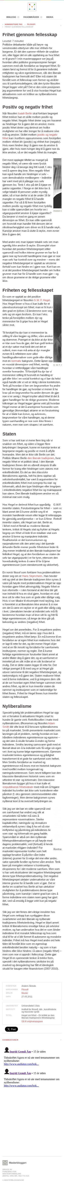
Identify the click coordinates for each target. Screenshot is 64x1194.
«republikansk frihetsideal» (17, 786)
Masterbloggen (32, 7)
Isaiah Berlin (25, 113)
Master (25, 993)
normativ (16, 360)
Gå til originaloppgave (32, 1021)
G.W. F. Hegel (42, 300)
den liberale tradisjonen (41, 458)
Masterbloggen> (14, 1162)
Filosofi (31, 24)
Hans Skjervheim (32, 575)
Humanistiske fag (13, 24)
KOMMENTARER (10, 1040)
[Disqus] (31, 1089)
